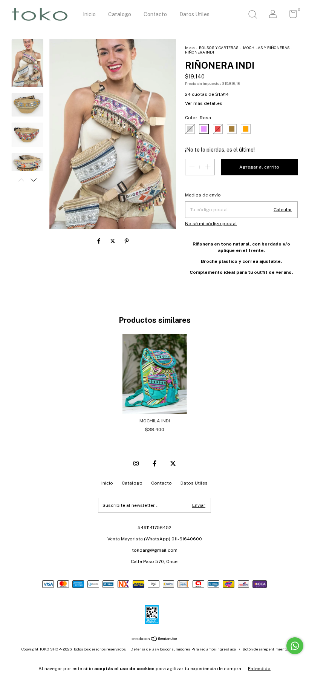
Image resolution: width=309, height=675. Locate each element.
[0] (290, 15)
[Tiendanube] (154, 640)
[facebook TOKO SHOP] (154, 463)
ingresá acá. (226, 649)
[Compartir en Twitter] (113, 241)
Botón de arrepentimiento (265, 649)
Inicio (89, 14)
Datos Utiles (194, 14)
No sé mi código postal (211, 223)
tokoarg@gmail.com (154, 550)
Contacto (155, 14)
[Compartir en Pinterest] (126, 241)
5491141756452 (154, 527)
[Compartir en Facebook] (99, 241)
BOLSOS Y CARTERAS (219, 47)
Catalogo (119, 14)
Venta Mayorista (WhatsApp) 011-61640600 (154, 539)
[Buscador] (252, 15)
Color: (198, 117)
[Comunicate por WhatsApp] (294, 645)
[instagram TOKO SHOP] (136, 463)
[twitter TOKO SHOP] (173, 463)
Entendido (259, 668)
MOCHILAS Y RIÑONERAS (266, 47)
